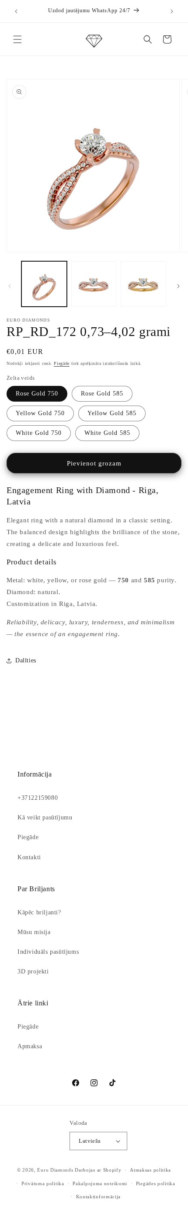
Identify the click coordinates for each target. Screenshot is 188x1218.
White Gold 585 (107, 433)
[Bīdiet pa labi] (178, 286)
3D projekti (33, 971)
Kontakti (29, 857)
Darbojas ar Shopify (98, 1169)
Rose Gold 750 (37, 393)
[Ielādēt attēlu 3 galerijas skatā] (143, 284)
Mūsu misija (34, 932)
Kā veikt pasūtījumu (44, 817)
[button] (17, 39)
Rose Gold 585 (102, 393)
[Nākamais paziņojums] (171, 11)
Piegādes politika (155, 1183)
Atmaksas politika (150, 1169)
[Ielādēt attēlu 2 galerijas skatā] (94, 284)
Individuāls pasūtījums (48, 951)
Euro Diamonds (55, 1169)
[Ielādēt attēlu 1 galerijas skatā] (44, 284)
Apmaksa (29, 1046)
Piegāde (62, 363)
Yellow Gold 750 (40, 413)
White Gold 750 (39, 433)
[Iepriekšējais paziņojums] (16, 11)
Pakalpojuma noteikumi (100, 1183)
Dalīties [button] (25, 660)
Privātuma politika (42, 1183)
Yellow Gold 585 (111, 413)
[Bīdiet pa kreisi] (9, 286)
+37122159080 (37, 797)
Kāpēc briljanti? (39, 912)
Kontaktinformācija (98, 1196)
